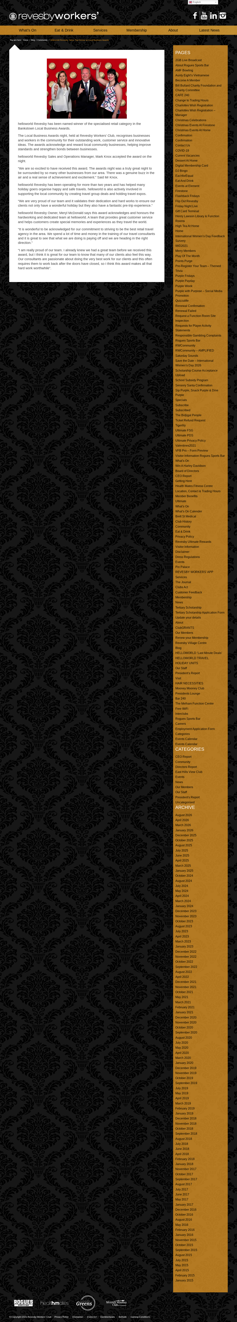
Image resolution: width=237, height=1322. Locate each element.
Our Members (184, 632)
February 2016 (185, 1229)
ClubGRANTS (184, 627)
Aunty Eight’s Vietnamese (192, 75)
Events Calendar (186, 738)
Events (179, 562)
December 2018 (185, 1118)
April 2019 (182, 1098)
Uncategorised (185, 802)
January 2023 (184, 946)
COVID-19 (182, 150)
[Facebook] (195, 15)
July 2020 (181, 1042)
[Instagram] (222, 15)
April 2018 (182, 1154)
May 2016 (181, 1224)
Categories (182, 733)
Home (25, 40)
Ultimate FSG (184, 430)
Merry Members (185, 250)
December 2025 (185, 835)
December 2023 (185, 911)
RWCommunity (185, 345)
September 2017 (186, 1179)
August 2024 (183, 880)
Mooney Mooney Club (189, 688)
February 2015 (185, 1275)
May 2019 (181, 1093)
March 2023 (183, 941)
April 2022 (182, 976)
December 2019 (185, 1068)
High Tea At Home (187, 226)
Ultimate (180, 501)
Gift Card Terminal (187, 211)
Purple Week (183, 286)
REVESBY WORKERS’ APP (194, 572)
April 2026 (182, 820)
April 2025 (182, 860)
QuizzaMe (182, 300)
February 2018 (185, 1159)
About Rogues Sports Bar (192, 65)
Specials (181, 400)
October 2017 (184, 1174)
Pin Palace (182, 567)
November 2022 (185, 956)
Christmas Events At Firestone (195, 125)
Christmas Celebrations (190, 120)
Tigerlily (180, 425)
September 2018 (186, 1133)
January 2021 (184, 1012)
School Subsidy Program (191, 380)
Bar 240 (180, 698)
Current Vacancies (187, 155)
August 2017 (183, 1184)
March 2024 (183, 901)
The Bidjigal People (188, 415)
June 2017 (182, 1194)
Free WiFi (181, 708)
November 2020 (185, 1022)
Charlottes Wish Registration (194, 105)
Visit (178, 678)
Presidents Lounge (187, 693)
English (196, 2)
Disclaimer (182, 551)
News (179, 602)
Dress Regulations (187, 557)
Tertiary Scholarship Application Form (199, 612)
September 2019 (186, 1083)
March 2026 (183, 825)
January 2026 (184, 830)
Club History (183, 521)
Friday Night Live (186, 206)
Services (181, 577)
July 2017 (181, 1189)
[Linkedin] (213, 15)
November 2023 (185, 916)
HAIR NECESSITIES (189, 683)
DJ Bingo (181, 170)
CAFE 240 (182, 95)
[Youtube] (204, 15)
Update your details (188, 617)
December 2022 (185, 951)
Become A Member (187, 80)
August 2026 (183, 815)
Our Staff (181, 668)
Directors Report (186, 766)
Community (42, 40)
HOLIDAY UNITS (186, 663)
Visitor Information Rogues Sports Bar (200, 455)
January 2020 (184, 1062)
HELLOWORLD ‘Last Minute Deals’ (198, 653)
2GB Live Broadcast (188, 60)
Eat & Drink (182, 531)
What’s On (182, 460)
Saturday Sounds (186, 355)
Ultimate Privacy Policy (190, 440)
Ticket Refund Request (190, 420)
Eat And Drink (184, 180)
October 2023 (184, 921)
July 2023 (181, 931)
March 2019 (183, 1103)
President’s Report (187, 673)
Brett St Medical (185, 516)
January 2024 (184, 906)
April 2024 (182, 895)
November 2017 (185, 1169)
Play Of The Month (187, 256)
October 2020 (184, 1027)
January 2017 (184, 1204)
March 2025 (183, 865)
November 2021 (185, 987)
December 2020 (185, 1017)
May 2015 (181, 1265)
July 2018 (181, 1143)
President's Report (187, 797)
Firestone (181, 191)
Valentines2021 (185, 445)
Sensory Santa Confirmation (193, 385)
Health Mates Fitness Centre (194, 486)
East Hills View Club (188, 771)
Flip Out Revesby (186, 201)
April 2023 (182, 936)
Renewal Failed (185, 310)
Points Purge (183, 261)
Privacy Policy (184, 536)
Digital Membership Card (191, 165)
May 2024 (181, 890)
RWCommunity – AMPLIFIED (194, 350)
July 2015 (181, 1260)
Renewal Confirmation (190, 305)
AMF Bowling (184, 70)
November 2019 (185, 1073)
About (179, 622)
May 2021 (181, 997)
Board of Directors (187, 471)
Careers (180, 723)
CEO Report (183, 476)
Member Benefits (186, 496)
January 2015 (184, 1280)
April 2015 (182, 1270)
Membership (183, 597)
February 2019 (185, 1108)
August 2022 (183, 971)
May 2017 (181, 1199)
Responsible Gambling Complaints (198, 335)
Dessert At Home (186, 160)
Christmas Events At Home (193, 130)
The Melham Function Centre (194, 703)
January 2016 (184, 1234)
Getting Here (183, 481)
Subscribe (182, 405)
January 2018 (184, 1164)
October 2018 (184, 1128)
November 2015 (185, 1240)
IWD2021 (181, 245)
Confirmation (183, 135)
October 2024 (184, 875)
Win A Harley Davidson (190, 465)
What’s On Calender (188, 511)
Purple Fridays (185, 275)
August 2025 (183, 845)
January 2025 (184, 870)
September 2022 (186, 966)
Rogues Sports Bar (187, 340)
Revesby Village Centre (191, 643)
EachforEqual (184, 175)
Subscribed (182, 410)
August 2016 (183, 1219)
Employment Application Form (195, 728)
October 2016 (184, 1214)
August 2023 (183, 926)
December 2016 (185, 1209)
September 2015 (186, 1250)
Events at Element (187, 186)
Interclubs (181, 713)
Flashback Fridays (187, 196)
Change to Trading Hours (191, 100)
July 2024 (181, 885)
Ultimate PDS (184, 435)
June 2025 (182, 855)
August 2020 (183, 1037)
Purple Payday (185, 280)
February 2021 (185, 1007)
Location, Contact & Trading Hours (198, 491)
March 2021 (183, 1002)
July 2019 (181, 1088)
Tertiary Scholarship (188, 607)
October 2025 (184, 840)
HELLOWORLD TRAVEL (192, 658)
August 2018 (183, 1138)
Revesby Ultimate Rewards (193, 541)
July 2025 (181, 850)
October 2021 (184, 992)
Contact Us (182, 145)
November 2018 (185, 1123)
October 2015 (184, 1245)
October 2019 (184, 1078)
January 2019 (184, 1113)
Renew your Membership (191, 637)
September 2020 (186, 1032)
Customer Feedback (188, 592)
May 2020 (181, 1047)
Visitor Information (187, 546)
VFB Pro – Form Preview (191, 450)
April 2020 (182, 1052)
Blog (33, 40)
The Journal (183, 582)
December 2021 (185, 981)
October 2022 (184, 961)
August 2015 (183, 1255)
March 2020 (183, 1057)
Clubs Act (181, 587)
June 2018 (182, 1148)
